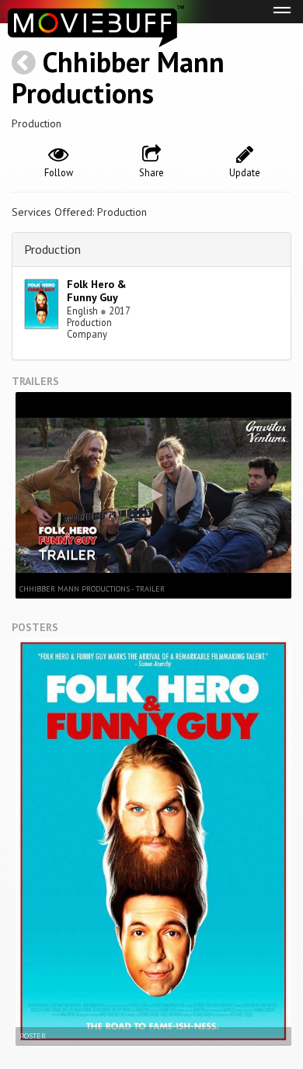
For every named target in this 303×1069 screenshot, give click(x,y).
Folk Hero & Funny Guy (97, 290)
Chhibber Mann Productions (118, 77)
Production (52, 249)
